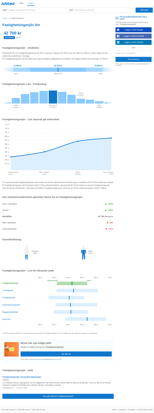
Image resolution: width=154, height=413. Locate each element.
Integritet (122, 410)
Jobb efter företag (38, 410)
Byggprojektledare (10, 312)
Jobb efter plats (23, 410)
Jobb (21, 3)
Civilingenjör (7, 290)
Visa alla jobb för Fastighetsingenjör (58, 396)
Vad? (5, 10)
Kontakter (131, 410)
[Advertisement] (134, 105)
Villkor (114, 410)
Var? (71, 10)
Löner (30, 3)
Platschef (6, 319)
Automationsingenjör (11, 305)
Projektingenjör (8, 298)
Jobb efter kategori (8, 410)
